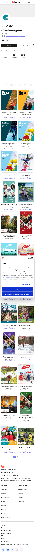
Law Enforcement (6, 530)
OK (17, 289)
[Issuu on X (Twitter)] (12, 550)
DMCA (3, 536)
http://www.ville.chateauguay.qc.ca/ (15, 36)
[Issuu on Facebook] (3, 550)
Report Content (6, 533)
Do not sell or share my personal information (17, 294)
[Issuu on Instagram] (17, 550)
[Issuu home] (15, 2)
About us (4, 489)
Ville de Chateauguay (10, 117)
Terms (3, 525)
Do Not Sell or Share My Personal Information (14, 544)
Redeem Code (5, 518)
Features (20, 493)
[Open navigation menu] (3, 2)
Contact (3, 505)
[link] (30, 2)
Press (3, 501)
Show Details (26, 284)
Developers (4, 514)
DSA (2, 539)
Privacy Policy (8, 277)
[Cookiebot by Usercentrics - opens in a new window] (26, 258)
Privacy (3, 528)
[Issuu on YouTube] (21, 550)
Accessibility (5, 541)
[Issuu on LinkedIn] (8, 550)
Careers (3, 493)
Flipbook (20, 497)
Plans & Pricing (5, 497)
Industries (21, 501)
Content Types (22, 489)
